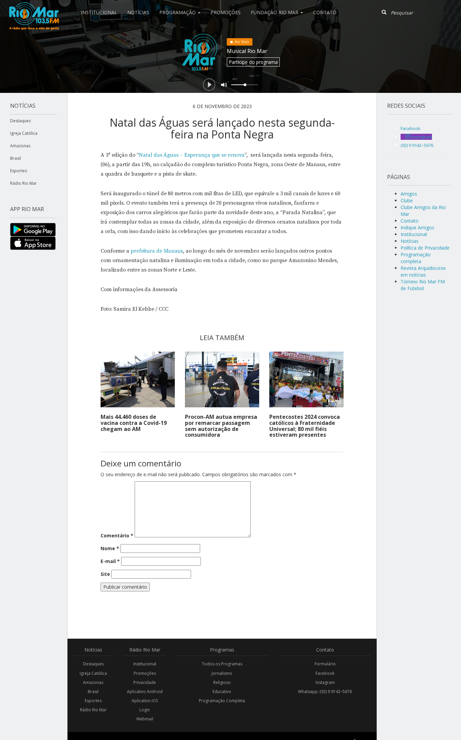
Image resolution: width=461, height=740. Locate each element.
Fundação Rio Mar (275, 12)
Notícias (138, 12)
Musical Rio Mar (247, 51)
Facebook (325, 673)
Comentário (117, 535)
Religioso (222, 682)
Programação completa (416, 257)
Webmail (144, 719)
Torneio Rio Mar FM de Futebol (423, 284)
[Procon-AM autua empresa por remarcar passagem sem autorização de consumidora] (222, 379)
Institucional (99, 12)
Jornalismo (222, 673)
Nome (110, 548)
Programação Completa (222, 701)
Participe (253, 62)
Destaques (20, 121)
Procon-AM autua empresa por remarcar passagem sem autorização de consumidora (221, 425)
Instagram (325, 682)
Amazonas (20, 146)
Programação (178, 12)
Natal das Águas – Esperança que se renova (192, 155)
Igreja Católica (23, 133)
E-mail (110, 561)
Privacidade (144, 682)
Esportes (18, 171)
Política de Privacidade (425, 248)
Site (105, 574)
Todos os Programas (222, 664)
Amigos (409, 193)
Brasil (15, 158)
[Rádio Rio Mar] (33, 8)
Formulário (325, 664)
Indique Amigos (417, 227)
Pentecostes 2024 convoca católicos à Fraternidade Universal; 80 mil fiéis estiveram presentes (304, 425)
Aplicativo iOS (145, 701)
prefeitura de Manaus (157, 251)
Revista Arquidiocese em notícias (423, 271)
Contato (324, 12)
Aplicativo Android (145, 691)
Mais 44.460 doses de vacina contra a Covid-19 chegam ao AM (134, 422)
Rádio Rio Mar (23, 183)
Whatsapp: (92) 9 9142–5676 (325, 691)
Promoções (226, 12)
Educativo (222, 691)
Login (144, 710)
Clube (407, 200)
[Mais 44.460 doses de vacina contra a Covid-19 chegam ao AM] (138, 379)
